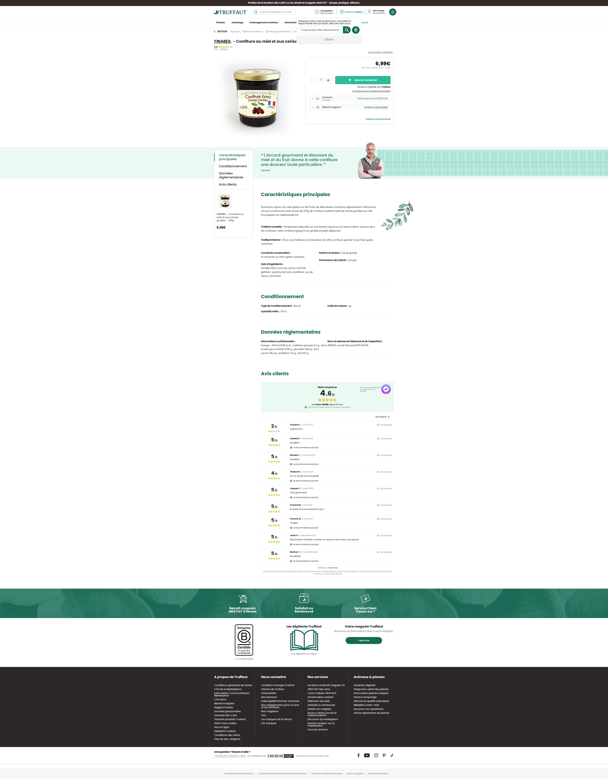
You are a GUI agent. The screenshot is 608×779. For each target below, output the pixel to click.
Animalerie (291, 23)
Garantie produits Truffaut (230, 719)
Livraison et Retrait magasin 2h (326, 685)
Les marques (269, 723)
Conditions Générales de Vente (238, 774)
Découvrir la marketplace (322, 719)
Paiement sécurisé (318, 701)
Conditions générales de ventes (233, 685)
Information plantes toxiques (371, 693)
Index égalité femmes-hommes (280, 701)
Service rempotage (365, 697)
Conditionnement (233, 166)
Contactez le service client (230, 756)
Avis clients (228, 184)
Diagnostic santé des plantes (371, 689)
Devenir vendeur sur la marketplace (321, 724)
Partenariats (268, 693)
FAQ (263, 715)
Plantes (220, 23)
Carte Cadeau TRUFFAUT (321, 693)
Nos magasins (270, 711)
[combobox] (274, 12)
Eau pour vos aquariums (368, 709)
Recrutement (269, 697)
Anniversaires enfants (320, 697)
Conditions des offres (227, 735)
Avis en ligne (221, 727)
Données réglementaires (231, 175)
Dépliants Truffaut (225, 731)
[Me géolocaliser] (356, 30)
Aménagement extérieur (264, 23)
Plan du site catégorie (227, 739)
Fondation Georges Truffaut (277, 685)
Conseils (363, 23)
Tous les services (317, 730)
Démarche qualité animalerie (371, 701)
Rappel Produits (223, 707)
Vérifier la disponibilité (376, 107)
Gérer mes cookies (225, 723)
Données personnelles (227, 711)
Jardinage (237, 23)
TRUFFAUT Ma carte (318, 689)
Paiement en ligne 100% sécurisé (378, 119)
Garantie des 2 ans (225, 715)
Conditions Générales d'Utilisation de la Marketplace (282, 774)
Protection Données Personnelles (326, 774)
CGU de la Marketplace (228, 689)
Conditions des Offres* (378, 774)
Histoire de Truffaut (272, 689)
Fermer (329, 39)
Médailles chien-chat (366, 705)
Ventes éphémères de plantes (372, 713)
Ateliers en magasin (319, 709)
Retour (222, 31)
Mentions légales (224, 703)
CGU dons (220, 699)
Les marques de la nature (276, 719)
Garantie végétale (364, 685)
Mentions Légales (355, 774)
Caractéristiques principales (232, 157)
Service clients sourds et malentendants (322, 714)
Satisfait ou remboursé (321, 705)
